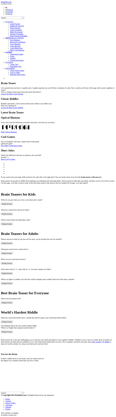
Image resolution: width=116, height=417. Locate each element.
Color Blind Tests (16, 48)
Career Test (14, 64)
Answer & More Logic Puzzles (12, 94)
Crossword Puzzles (17, 60)
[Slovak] (8, 14)
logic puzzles (96, 342)
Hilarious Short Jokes (17, 75)
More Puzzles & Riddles (18, 36)
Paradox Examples (16, 34)
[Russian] (9, 10)
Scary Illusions (15, 44)
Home (7, 399)
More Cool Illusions (17, 50)
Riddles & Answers (17, 26)
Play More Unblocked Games (11, 146)
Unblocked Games (16, 54)
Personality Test (15, 66)
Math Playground (16, 32)
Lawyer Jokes (15, 72)
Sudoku (13, 58)
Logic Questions (16, 30)
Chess (12, 56)
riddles (107, 342)
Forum (7, 409)
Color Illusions (15, 46)
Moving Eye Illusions (17, 42)
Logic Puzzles (15, 24)
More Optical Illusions (9, 132)
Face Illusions (15, 40)
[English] (6, 8)
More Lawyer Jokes (8, 159)
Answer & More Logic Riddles (12, 108)
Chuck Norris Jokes (17, 70)
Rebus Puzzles (15, 28)
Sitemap (8, 407)
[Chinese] (9, 12)
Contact (8, 401)
